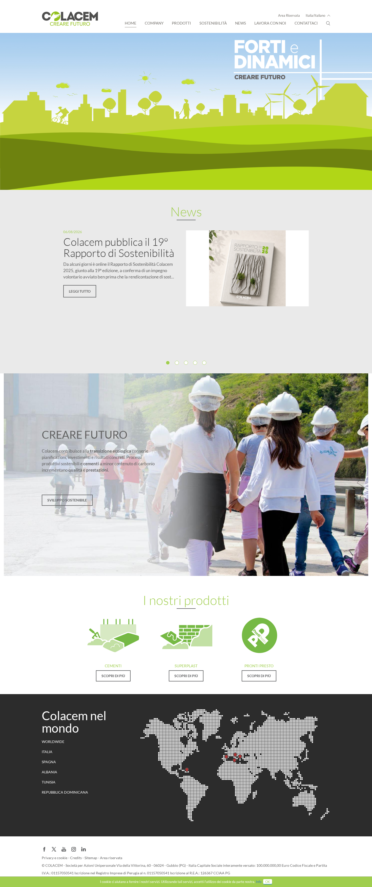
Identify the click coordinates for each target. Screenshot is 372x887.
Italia (47, 752)
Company (154, 23)
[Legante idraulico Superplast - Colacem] (186, 635)
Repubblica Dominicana (65, 792)
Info (258, 882)
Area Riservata (289, 15)
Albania (49, 772)
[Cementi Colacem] (113, 635)
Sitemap (91, 858)
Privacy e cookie (55, 858)
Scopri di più (113, 676)
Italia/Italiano (315, 15)
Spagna (49, 762)
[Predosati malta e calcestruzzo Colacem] (258, 635)
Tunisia (48, 782)
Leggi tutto (80, 291)
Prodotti (181, 23)
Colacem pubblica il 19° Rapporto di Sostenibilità (118, 247)
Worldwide (53, 741)
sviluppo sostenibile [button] (67, 500)
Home (130, 23)
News (240, 23)
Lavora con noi (270, 23)
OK (267, 882)
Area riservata (111, 858)
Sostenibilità (213, 23)
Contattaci (306, 23)
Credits (76, 858)
